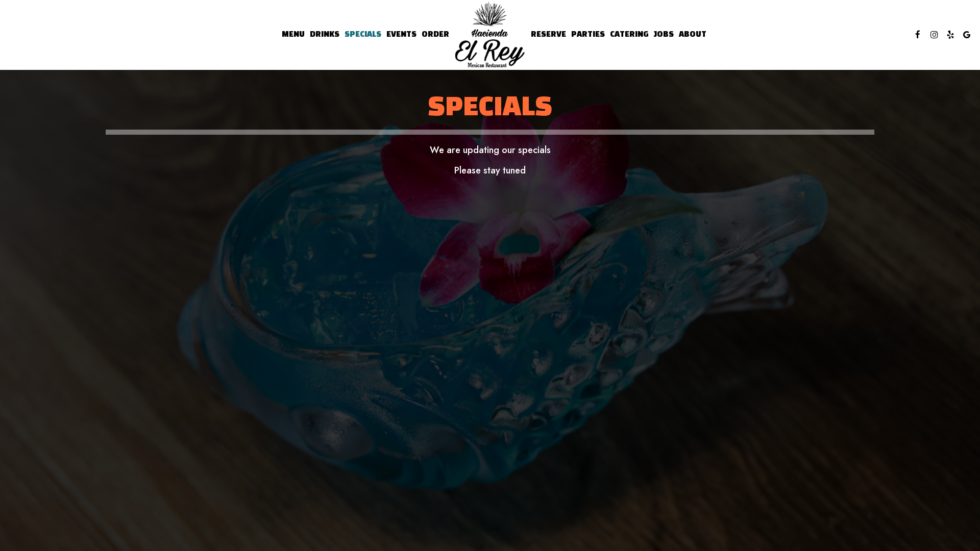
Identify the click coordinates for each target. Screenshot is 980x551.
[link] (490, 35)
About (692, 34)
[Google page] (967, 35)
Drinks (324, 34)
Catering (629, 34)
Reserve (548, 34)
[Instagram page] (934, 35)
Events (401, 34)
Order (435, 34)
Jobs (664, 34)
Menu (293, 34)
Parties (588, 34)
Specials (363, 34)
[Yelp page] (950, 35)
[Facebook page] (918, 35)
